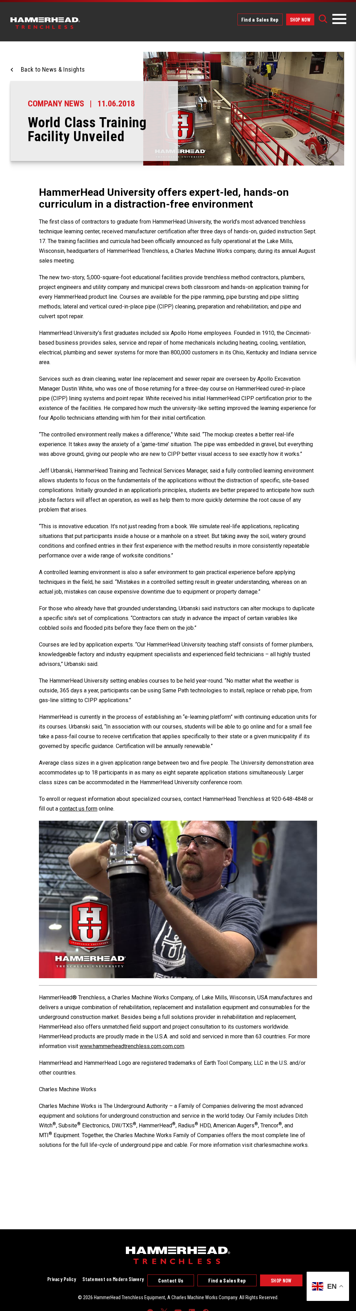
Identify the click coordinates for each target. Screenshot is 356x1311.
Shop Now (300, 19)
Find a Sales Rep (260, 19)
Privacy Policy (61, 1279)
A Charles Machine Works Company (202, 1297)
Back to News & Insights (53, 69)
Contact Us (170, 1280)
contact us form (78, 808)
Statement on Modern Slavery (113, 1279)
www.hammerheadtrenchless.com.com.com (132, 1046)
